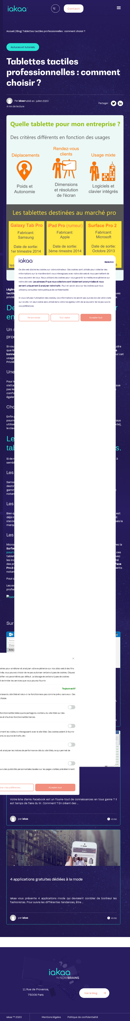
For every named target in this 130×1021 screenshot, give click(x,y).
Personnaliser (34, 317)
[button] (119, 8)
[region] (65, 510)
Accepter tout (95, 317)
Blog (18, 31)
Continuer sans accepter (107, 261)
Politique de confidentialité (83, 1017)
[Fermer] (73, 658)
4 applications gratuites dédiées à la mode (46, 879)
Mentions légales (51, 1017)
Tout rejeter (64, 317)
